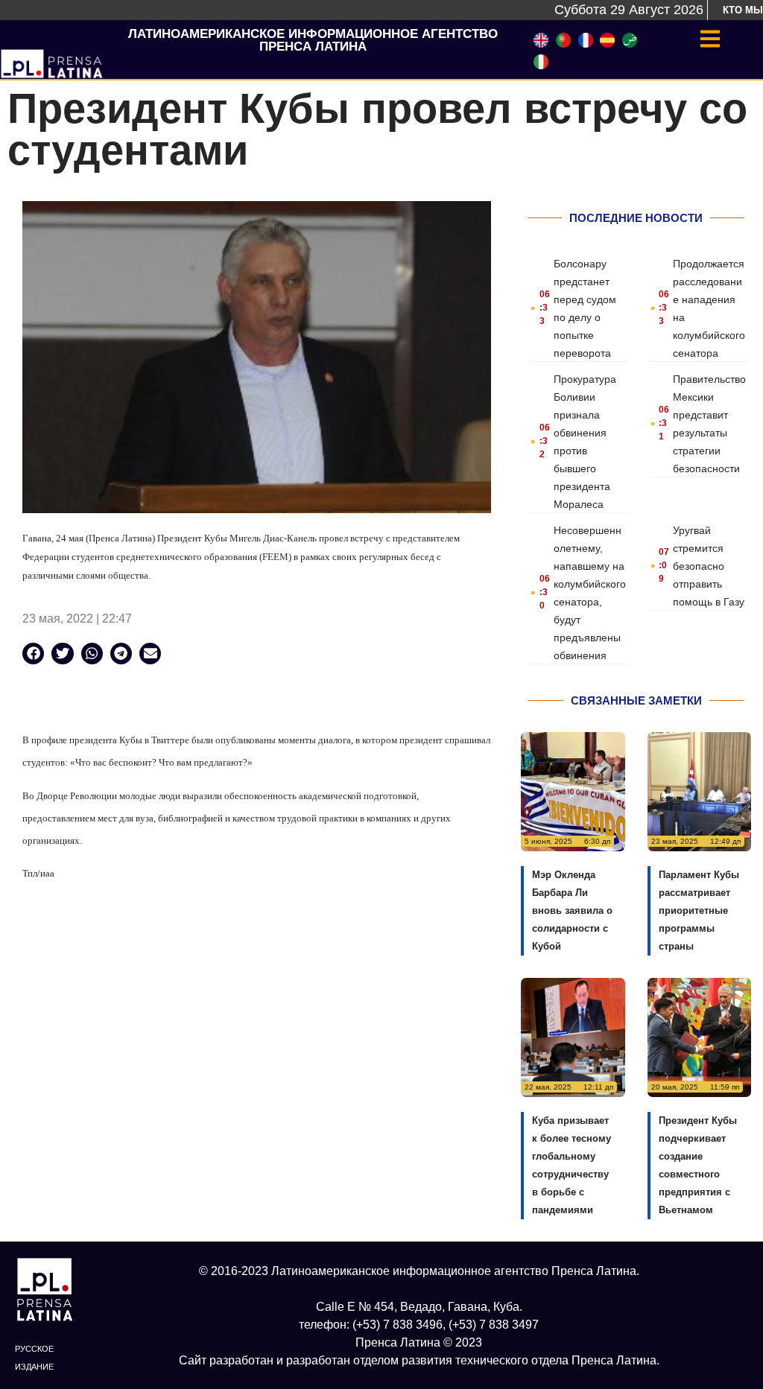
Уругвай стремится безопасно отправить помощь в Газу (708, 566)
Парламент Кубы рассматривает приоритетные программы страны (699, 910)
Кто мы (743, 10)
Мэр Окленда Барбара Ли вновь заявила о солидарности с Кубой (572, 910)
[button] (33, 653)
